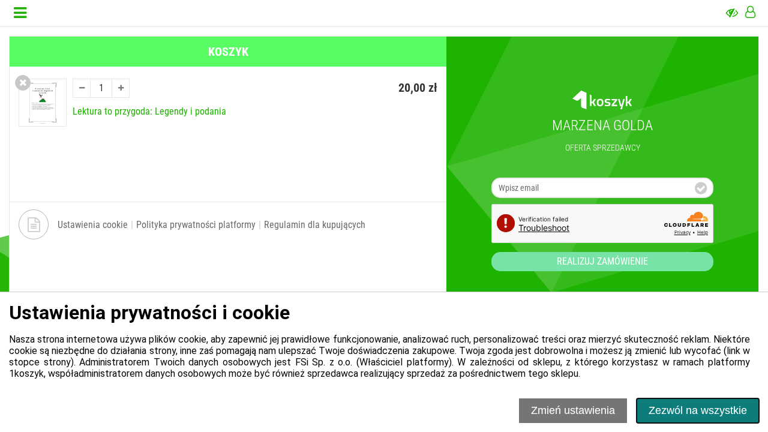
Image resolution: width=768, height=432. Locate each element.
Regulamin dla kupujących (314, 224)
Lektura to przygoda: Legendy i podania (149, 111)
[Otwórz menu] (20, 13)
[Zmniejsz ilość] (82, 88)
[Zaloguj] (750, 13)
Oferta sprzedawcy (602, 147)
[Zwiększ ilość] (121, 88)
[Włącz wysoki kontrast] (732, 13)
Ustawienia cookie (93, 224)
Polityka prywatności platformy (196, 224)
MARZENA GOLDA (602, 125)
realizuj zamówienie (602, 261)
